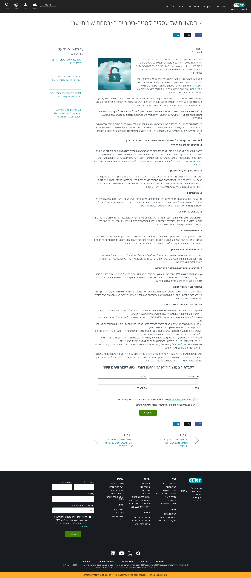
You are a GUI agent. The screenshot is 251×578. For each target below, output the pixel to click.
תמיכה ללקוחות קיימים (141, 497)
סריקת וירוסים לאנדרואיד (166, 493)
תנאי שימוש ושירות (168, 503)
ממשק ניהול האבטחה (115, 490)
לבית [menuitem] (222, 6)
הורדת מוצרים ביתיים (141, 517)
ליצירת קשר (197, 500)
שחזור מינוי (145, 490)
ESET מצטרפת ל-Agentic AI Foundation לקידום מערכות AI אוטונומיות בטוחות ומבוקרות (67, 113)
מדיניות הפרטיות (90, 575)
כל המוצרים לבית (169, 483)
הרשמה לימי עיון (117, 493)
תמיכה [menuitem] (181, 6)
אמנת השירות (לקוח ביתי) (139, 500)
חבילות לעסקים (170, 514)
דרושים (121, 519)
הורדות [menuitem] (195, 6)
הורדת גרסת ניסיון (142, 524)
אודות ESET (119, 509)
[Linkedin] (113, 554)
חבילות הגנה (171, 486)
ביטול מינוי (145, 493)
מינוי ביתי (172, 500)
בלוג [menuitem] (172, 6)
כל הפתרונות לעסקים (167, 517)
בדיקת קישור (171, 497)
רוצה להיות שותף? (116, 486)
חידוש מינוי (145, 483)
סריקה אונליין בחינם (168, 490)
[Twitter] (130, 554)
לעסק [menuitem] (209, 6)
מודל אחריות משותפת (182, 180)
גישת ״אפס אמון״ (179, 344)
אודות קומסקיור (117, 516)
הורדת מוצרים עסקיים (141, 520)
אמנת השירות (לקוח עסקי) (139, 503)
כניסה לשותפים (117, 483)
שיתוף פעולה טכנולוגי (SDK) (115, 498)
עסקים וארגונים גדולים (167, 520)
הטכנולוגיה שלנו (117, 512)
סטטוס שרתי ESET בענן (140, 506)
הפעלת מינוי (145, 486)
